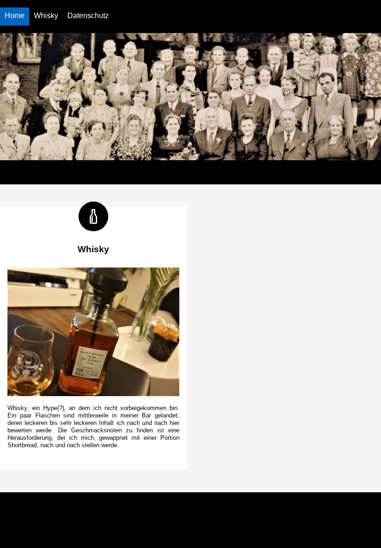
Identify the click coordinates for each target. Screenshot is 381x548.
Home (15, 16)
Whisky (46, 16)
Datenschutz (88, 16)
